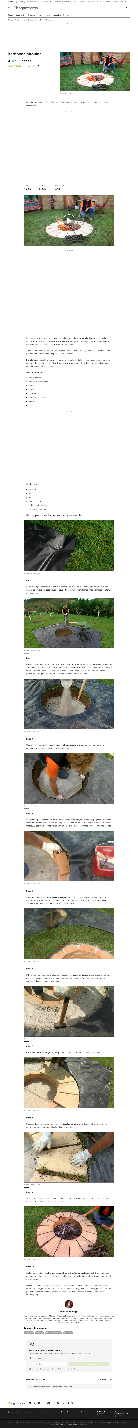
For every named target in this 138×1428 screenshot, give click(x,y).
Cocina (10, 15)
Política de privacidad (101, 1413)
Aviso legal (83, 1412)
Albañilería (29, 1333)
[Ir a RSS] (72, 1403)
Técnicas (18, 20)
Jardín (39, 15)
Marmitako (108, 2)
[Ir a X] (34, 1403)
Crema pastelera (47, 2)
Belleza (66, 15)
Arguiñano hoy (20, 2)
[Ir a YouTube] (48, 1403)
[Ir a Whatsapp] (63, 1403)
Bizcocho (123, 2)
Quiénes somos (14, 1412)
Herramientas (28, 20)
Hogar (47, 15)
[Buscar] (126, 8)
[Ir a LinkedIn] (44, 1403)
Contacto (47, 1412)
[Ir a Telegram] (67, 1403)
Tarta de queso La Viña (63, 2)
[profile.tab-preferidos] (9, 60)
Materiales (39, 20)
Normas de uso (106, 1380)
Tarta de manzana (79, 2)
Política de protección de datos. (69, 1369)
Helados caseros (33, 2)
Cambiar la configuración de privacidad (122, 1414)
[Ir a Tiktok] (53, 1403)
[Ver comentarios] (39, 66)
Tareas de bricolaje (53, 1333)
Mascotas (57, 15)
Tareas (10, 20)
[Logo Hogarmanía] (17, 1403)
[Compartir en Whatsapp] (12, 60)
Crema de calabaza (95, 2)
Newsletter (65, 1412)
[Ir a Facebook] (29, 1403)
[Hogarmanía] (28, 8)
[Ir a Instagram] (39, 1403)
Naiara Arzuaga (14, 66)
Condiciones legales (47, 1369)
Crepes (116, 2)
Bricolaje (31, 15)
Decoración (20, 15)
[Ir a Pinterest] (58, 1403)
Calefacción (48, 20)
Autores (28, 1412)
